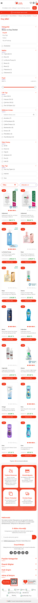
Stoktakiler (7, 46)
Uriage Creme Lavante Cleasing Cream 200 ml (8, 409)
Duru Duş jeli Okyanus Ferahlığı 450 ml (27, 448)
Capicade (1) (8, 54)
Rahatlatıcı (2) (8, 134)
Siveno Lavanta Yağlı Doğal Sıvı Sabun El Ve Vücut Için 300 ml (28, 370)
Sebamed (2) (8, 72)
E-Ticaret (12, 601)
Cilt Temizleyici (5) (9, 121)
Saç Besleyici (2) (9, 137)
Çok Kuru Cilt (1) (8, 102)
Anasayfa (5, 16)
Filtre (4, 185)
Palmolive (23, 329)
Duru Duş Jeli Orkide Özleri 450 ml (9, 448)
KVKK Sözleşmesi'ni (9, 541)
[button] (36, 12)
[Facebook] (11, 552)
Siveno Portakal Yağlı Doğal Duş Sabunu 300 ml (28, 293)
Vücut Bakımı (13, 16)
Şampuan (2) (7, 155)
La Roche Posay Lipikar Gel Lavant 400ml (8, 254)
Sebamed (5, 213)
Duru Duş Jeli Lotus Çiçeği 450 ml (28, 409)
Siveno (23, 290)
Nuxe (22, 252)
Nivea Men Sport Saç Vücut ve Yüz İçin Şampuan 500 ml (9, 332)
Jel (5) (5, 145)
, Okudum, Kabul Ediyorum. (17, 541)
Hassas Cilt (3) (8, 99)
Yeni (5, 178)
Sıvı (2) (6, 158)
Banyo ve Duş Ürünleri (25, 16)
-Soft (8, 601)
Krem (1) (6, 149)
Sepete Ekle (9, 223)
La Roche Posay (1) (10, 60)
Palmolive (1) (8, 69)
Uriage (4, 407)
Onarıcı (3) (7, 130)
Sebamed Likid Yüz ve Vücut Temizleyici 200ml (27, 216)
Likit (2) (6, 161)
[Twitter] (15, 552)
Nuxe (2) (6, 66)
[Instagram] (22, 552)
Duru (22, 407)
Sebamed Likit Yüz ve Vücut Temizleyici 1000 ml (9, 216)
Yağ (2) (6, 152)
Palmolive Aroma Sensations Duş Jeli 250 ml (28, 332)
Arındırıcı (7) (7, 118)
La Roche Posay (6, 252)
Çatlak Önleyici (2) (9, 124)
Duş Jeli (5, 32)
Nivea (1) (6, 63)
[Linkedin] (26, 552)
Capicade (4, 368)
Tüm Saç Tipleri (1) (9, 169)
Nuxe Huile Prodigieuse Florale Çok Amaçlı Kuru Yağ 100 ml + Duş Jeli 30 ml (28, 254)
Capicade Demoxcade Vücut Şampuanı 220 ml (8, 370)
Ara (34, 8)
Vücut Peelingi (7, 40)
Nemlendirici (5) (8, 127)
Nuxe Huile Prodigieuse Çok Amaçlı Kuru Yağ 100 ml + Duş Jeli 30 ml (9, 293)
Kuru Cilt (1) (7, 96)
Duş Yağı (5, 35)
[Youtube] (19, 552)
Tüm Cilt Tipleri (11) (9, 105)
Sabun (4, 38)
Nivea (3, 329)
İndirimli (6, 173)
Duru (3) (6, 57)
